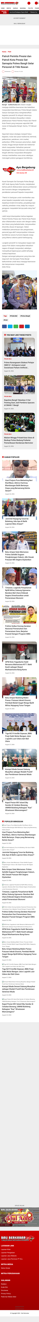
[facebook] (4, 326)
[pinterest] (21, 326)
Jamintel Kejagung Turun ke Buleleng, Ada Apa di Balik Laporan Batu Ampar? (16, 521)
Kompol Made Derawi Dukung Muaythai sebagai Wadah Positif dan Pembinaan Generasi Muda (18, 771)
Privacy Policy (6, 1293)
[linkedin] (27, 326)
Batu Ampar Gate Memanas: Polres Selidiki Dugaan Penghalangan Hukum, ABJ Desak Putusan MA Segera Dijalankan (19, 556)
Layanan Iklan (6, 1249)
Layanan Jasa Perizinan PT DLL (12, 1259)
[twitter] (10, 326)
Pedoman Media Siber (8, 1297)
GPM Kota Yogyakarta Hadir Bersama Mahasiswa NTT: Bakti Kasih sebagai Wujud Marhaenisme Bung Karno (18, 666)
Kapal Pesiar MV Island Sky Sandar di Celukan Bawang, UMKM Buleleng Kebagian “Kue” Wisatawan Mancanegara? (18, 806)
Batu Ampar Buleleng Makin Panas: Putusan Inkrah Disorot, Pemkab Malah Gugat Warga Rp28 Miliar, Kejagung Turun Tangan (19, 702)
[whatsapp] (16, 326)
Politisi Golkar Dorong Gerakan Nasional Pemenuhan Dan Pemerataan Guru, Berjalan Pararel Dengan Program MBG (18, 630)
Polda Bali (14, 316)
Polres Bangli (25, 316)
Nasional (23, 8)
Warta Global (5, 1268)
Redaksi (4, 1284)
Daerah (15, 8)
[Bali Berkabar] (9, 5)
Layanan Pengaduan (8, 1253)
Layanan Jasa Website (9, 1256)
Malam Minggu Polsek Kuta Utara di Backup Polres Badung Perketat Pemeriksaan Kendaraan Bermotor (19, 440)
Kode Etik (4, 1287)
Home (3, 8)
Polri (9, 52)
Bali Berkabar (25, 1313)
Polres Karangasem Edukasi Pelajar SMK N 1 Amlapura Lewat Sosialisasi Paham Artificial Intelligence (19, 365)
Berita (9, 8)
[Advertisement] (19, 1113)
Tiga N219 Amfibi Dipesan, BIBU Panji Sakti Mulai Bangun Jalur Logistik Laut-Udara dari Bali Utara (18, 737)
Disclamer (4, 1290)
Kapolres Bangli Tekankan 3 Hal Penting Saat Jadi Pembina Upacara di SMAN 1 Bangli (19, 402)
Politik (30, 8)
